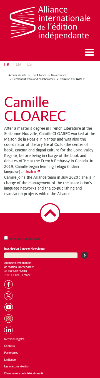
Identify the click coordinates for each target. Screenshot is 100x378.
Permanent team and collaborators (33, 79)
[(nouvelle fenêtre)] (10, 283)
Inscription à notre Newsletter (25, 248)
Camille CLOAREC (72, 79)
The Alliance (38, 75)
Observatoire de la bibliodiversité (23, 373)
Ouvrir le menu (89, 52)
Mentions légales (14, 339)
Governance (58, 75)
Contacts (9, 345)
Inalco (31, 171)
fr (6, 64)
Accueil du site (17, 75)
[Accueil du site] (50, 23)
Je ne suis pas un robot (24, 238)
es (29, 64)
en (18, 64)
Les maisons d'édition (17, 366)
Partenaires (11, 352)
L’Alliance (10, 359)
